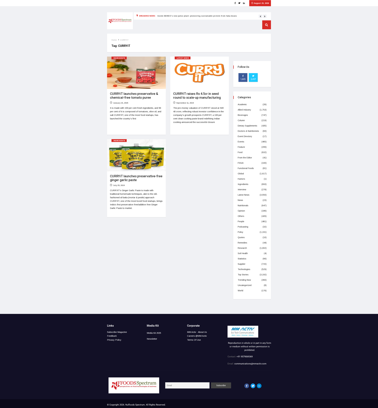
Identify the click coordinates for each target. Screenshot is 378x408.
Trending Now (244, 280)
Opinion (241, 211)
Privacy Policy (114, 340)
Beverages (243, 115)
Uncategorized (244, 285)
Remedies (242, 243)
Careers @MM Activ (197, 336)
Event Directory (245, 136)
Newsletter (152, 339)
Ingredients (119, 58)
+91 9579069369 (245, 356)
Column (241, 120)
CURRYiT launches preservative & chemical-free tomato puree (134, 95)
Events (241, 141)
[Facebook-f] (246, 385)
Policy (240, 232)
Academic (242, 104)
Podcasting (243, 227)
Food (240, 152)
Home (114, 40)
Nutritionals (243, 205)
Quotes (241, 237)
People (241, 221)
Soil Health (243, 253)
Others (241, 216)
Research (242, 248)
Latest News (183, 58)
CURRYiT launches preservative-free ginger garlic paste (136, 178)
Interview (242, 189)
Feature (241, 147)
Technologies (244, 269)
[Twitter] (253, 385)
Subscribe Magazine (117, 332)
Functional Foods (246, 168)
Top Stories (243, 274)
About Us (202, 332)
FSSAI (240, 163)
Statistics (242, 258)
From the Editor (245, 157)
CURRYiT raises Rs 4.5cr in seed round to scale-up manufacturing (197, 95)
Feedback (112, 336)
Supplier (241, 264)
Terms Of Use (194, 340)
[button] (260, 16)
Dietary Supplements (247, 126)
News (240, 200)
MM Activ (191, 332)
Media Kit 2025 (154, 333)
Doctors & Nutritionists (248, 131)
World (240, 290)
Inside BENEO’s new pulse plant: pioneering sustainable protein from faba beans (197, 16)
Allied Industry (244, 110)
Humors (241, 179)
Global (241, 173)
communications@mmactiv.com (250, 363)
